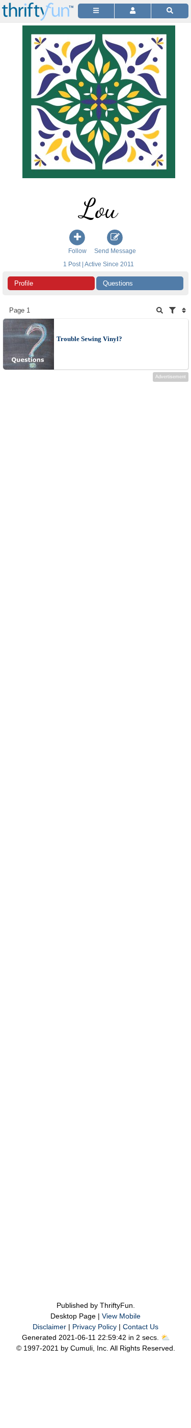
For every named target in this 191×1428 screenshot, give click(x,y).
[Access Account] (133, 11)
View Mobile (121, 1316)
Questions (118, 283)
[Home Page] (37, 6)
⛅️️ (165, 1337)
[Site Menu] (96, 11)
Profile (23, 283)
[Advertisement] (95, 820)
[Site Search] (169, 11)
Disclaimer (49, 1327)
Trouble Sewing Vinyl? (89, 339)
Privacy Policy (94, 1327)
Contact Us (140, 1327)
